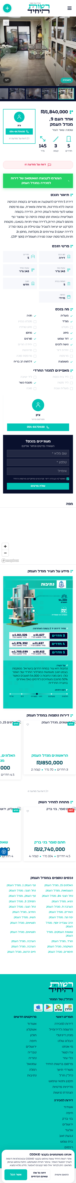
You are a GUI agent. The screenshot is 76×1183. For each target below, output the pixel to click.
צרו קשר (67, 1052)
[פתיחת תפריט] (69, 8)
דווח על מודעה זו (17, 138)
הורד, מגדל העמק (62, 941)
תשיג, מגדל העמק (25, 917)
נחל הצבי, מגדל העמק (22, 890)
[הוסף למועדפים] (6, 23)
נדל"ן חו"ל (66, 1075)
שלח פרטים (38, 486)
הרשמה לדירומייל (61, 1029)
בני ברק (67, 1118)
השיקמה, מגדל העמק (60, 946)
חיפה (33, 1041)
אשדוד (31, 1023)
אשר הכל (15, 1174)
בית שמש (66, 1141)
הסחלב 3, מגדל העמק (22, 901)
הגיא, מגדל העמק (62, 901)
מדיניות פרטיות (62, 1086)
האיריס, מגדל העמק (61, 912)
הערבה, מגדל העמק (23, 941)
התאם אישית (62, 1174)
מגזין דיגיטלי (64, 1035)
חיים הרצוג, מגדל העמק (21, 952)
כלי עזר (68, 1058)
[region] (38, 536)
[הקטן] (5, 553)
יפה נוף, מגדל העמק (61, 917)
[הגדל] (5, 546)
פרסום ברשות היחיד (59, 1064)
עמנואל (31, 1064)
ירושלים (31, 1046)
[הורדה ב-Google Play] (48, 1008)
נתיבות (31, 1075)
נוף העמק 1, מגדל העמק (21, 885)
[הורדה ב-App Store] (38, 1008)
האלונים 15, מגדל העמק (58, 885)
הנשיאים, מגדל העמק (23, 923)
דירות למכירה (64, 1023)
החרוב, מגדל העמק (24, 912)
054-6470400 (36, 427)
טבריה (32, 1052)
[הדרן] (68, 1008)
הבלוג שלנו (65, 1041)
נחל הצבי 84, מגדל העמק (57, 896)
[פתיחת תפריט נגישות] (4, 852)
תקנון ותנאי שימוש (61, 1081)
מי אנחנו (67, 1046)
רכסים (68, 1147)
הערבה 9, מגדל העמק (59, 907)
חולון (33, 1035)
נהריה (32, 1058)
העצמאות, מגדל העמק (59, 890)
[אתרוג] (58, 1008)
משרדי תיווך (65, 1069)
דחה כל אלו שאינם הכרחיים (39, 1175)
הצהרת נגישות (63, 1092)
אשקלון (31, 1029)
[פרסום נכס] (7, 8)
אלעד (69, 1130)
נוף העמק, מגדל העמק (22, 896)
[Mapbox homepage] (10, 560)
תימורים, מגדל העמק (60, 952)
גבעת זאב (66, 1135)
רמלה (32, 1069)
